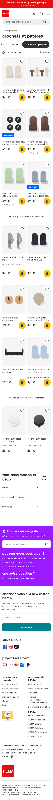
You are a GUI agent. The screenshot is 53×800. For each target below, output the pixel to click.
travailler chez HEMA (38, 688)
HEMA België (34, 724)
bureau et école (10, 688)
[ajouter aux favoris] (21, 61)
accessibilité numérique (14, 746)
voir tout (44, 478)
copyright (30, 749)
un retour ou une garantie (18, 562)
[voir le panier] (41, 13)
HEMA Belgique (35, 728)
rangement (11, 30)
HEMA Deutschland (37, 732)
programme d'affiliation (39, 707)
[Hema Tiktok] (16, 647)
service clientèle (25, 578)
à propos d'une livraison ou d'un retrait (24, 558)
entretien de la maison (13, 497)
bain (4, 705)
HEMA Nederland (36, 720)
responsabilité (9, 753)
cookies (34, 753)
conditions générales (12, 749)
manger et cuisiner (11, 697)
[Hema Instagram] (11, 647)
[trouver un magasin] (46, 544)
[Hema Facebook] (5, 647)
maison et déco (9, 684)
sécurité (23, 753)
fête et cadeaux (10, 693)
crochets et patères (35, 44)
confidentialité (35, 746)
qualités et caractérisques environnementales (37, 700)
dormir (5, 701)
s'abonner (26, 627)
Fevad (5, 757)
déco (5, 487)
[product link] (14, 71)
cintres (14, 44)
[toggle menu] (48, 13)
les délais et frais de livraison (19, 566)
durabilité (32, 693)
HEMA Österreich (36, 736)
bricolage (7, 506)
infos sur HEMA (35, 684)
